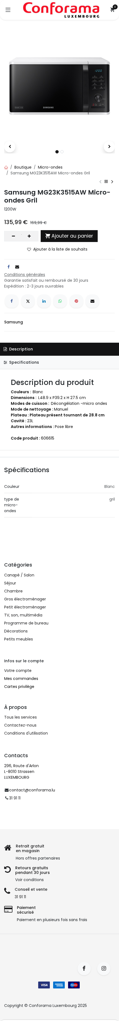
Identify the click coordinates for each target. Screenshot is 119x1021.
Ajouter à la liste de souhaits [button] (60, 249)
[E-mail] (92, 301)
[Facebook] (11, 301)
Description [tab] (20, 349)
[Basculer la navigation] (8, 10)
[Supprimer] (13, 236)
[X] (28, 301)
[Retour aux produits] (106, 181)
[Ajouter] (29, 236)
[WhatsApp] (60, 301)
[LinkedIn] (44, 301)
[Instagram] (105, 968)
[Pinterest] (76, 301)
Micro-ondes (50, 167)
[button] (9, 146)
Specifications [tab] (23, 362)
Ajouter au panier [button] (72, 236)
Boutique (23, 167)
